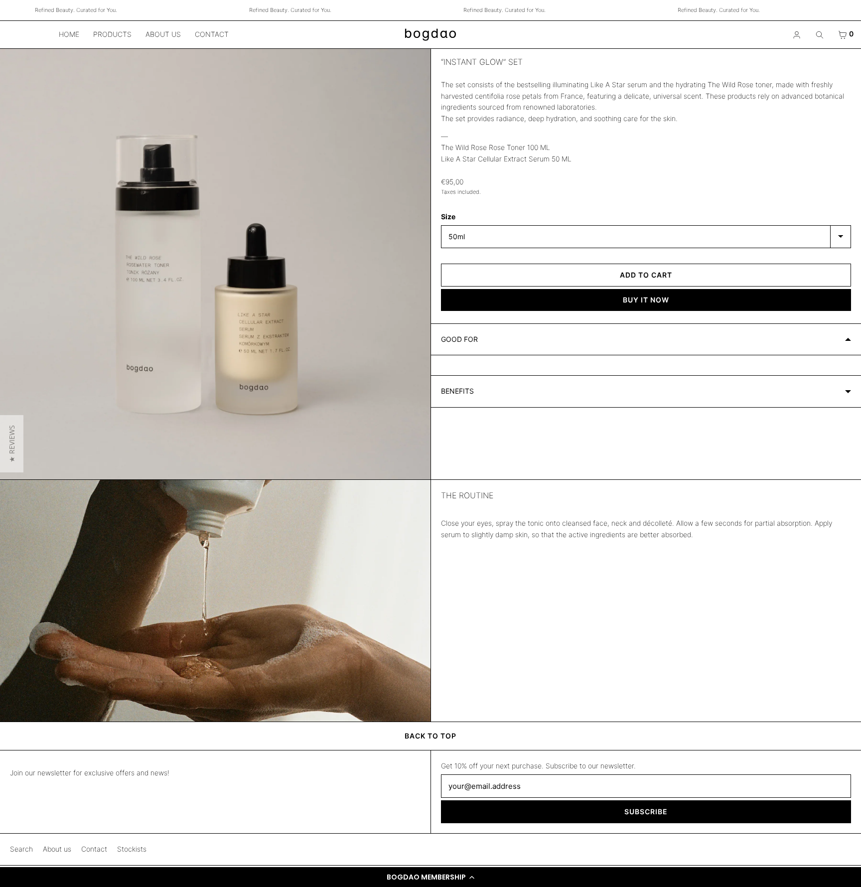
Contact (212, 34)
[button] (430, 877)
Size (448, 216)
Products (112, 34)
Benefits (457, 391)
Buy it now (646, 300)
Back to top (430, 736)
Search (21, 849)
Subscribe (646, 811)
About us (163, 34)
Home (69, 34)
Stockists (131, 849)
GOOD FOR (459, 339)
